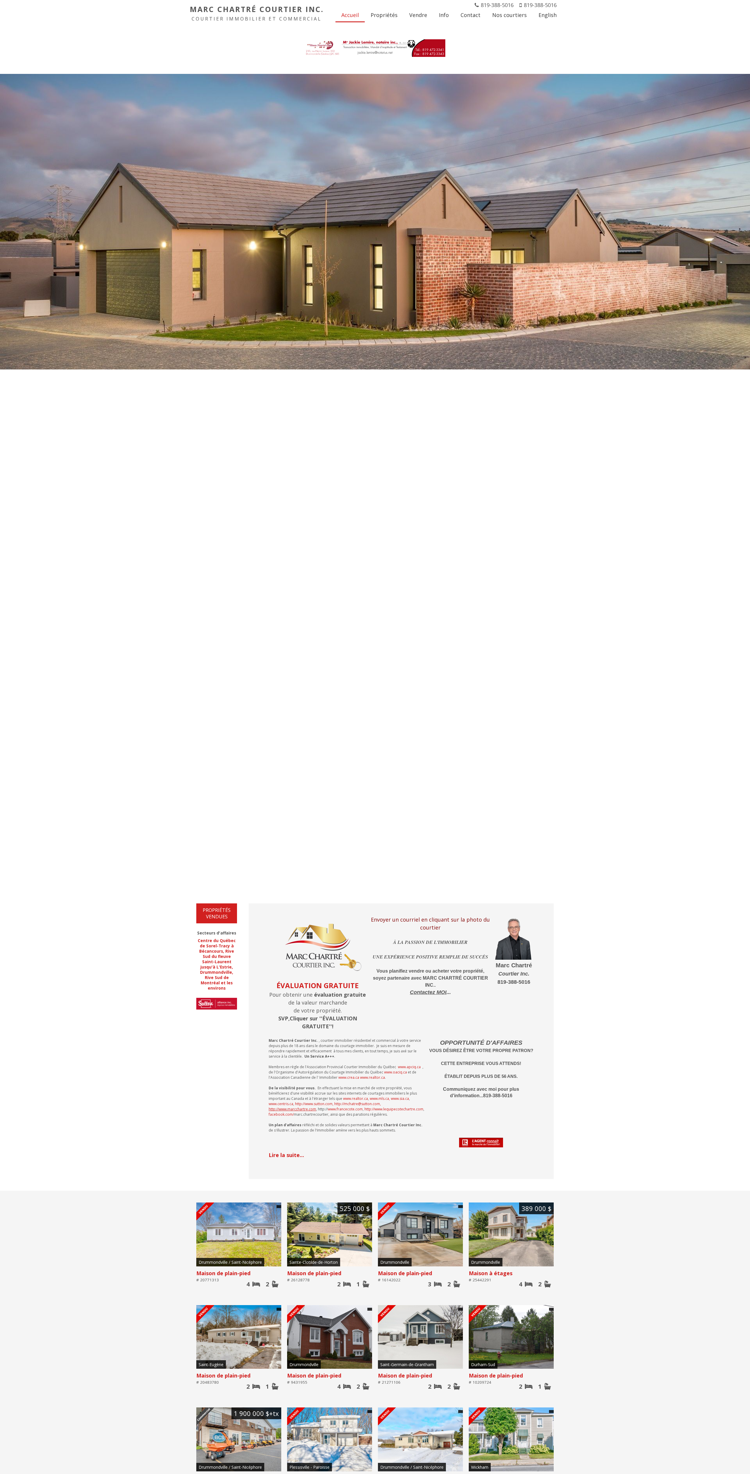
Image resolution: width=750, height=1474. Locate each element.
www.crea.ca (348, 1077)
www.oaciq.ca (395, 1072)
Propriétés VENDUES (217, 913)
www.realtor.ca (372, 1077)
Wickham (479, 1467)
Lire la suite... (286, 1154)
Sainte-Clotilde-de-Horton (313, 1262)
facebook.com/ (281, 1114)
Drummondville (394, 1262)
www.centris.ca (281, 1103)
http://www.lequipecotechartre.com (393, 1109)
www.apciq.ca (409, 1066)
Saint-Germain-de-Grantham (407, 1364)
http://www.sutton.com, (314, 1103)
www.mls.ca (379, 1098)
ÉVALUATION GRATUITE (318, 985)
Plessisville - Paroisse (309, 1467)
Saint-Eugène (211, 1364)
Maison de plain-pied (223, 1273)
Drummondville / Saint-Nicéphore (230, 1262)
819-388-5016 (497, 5)
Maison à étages (490, 1273)
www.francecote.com (345, 1109)
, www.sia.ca (399, 1098)
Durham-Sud (483, 1364)
